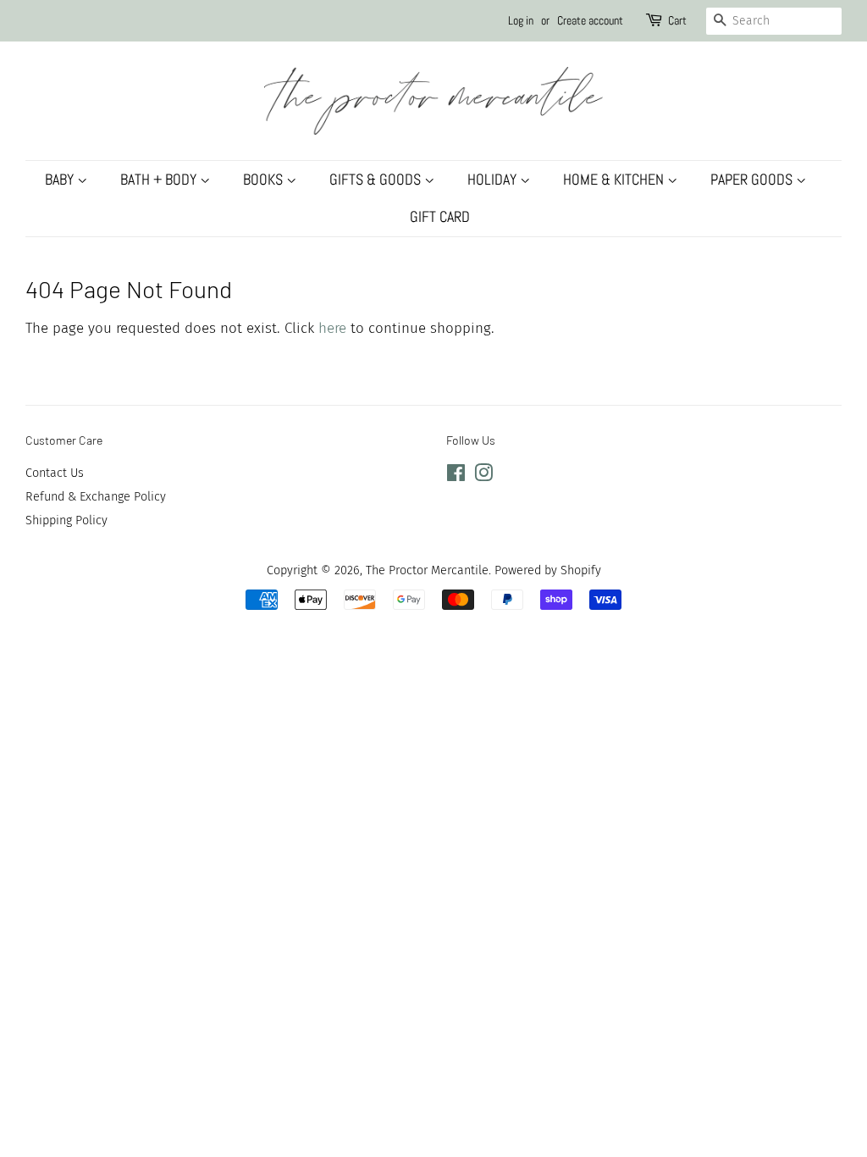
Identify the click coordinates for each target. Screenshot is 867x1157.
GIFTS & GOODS (376, 179)
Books (264, 179)
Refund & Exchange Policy (95, 496)
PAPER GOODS (753, 179)
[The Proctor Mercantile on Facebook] (456, 476)
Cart (677, 20)
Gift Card (440, 216)
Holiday (493, 179)
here (332, 328)
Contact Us (54, 472)
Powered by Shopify (547, 570)
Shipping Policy (66, 520)
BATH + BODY (160, 179)
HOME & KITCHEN (615, 179)
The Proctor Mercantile (427, 570)
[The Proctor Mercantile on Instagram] (483, 476)
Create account (590, 20)
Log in (520, 20)
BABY (61, 179)
